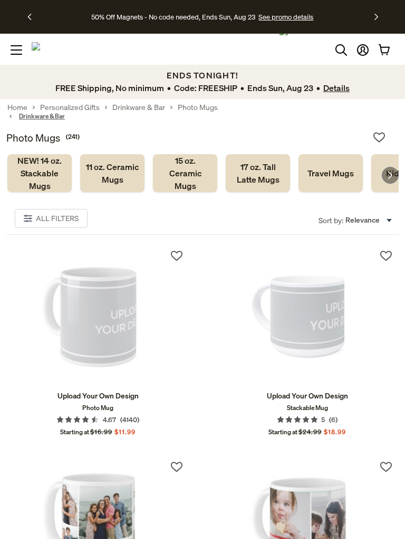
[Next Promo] (376, 17)
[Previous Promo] (33, 17)
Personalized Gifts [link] (70, 107)
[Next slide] (390, 175)
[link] (39, 173)
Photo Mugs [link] (198, 107)
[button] (363, 50)
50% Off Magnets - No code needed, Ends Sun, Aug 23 (173, 17)
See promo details (285, 17)
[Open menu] (16, 50)
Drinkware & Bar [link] (138, 107)
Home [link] (17, 107)
